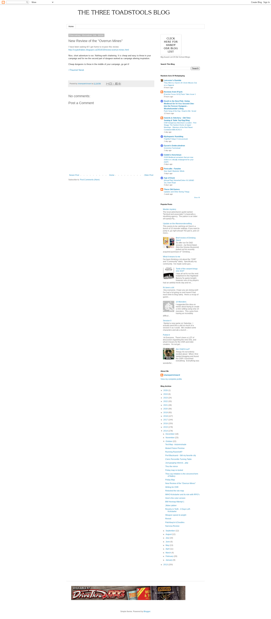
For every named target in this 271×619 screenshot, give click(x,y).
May (168, 545)
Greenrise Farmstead (172, 148)
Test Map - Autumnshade (175, 444)
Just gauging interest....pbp (176, 463)
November (170, 437)
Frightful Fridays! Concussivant (176, 139)
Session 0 (167, 321)
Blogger (147, 611)
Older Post (148, 175)
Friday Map (170, 480)
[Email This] (107, 83)
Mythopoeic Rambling (173, 136)
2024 (165, 394)
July (168, 538)
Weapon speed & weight (175, 515)
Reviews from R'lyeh (173, 92)
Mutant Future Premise (175, 448)
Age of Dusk (169, 178)
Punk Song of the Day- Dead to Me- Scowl (180, 111)
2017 (165, 420)
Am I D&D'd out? (183, 349)
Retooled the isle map (174, 491)
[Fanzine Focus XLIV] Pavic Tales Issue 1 (180, 94)
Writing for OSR (171, 487)
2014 (165, 431)
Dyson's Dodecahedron (174, 146)
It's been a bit (168, 287)
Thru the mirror (171, 466)
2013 (165, 564)
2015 (165, 427)
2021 (165, 405)
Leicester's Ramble (172, 80)
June (168, 542)
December (170, 434)
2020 (165, 409)
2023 (165, 398)
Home (71, 26)
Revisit (168, 519)
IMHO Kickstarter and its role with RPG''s (182, 494)
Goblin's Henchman (172, 155)
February (170, 556)
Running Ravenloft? (173, 452)
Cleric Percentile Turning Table (178, 459)
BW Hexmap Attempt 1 (174, 502)
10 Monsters (181, 302)
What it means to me (171, 257)
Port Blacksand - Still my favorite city (180, 455)
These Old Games (172, 189)
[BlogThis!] (110, 83)
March (168, 553)
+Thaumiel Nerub (76, 70)
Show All (197, 197)
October (169, 441)
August (169, 534)
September (170, 531)
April (168, 549)
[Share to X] (113, 83)
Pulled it (166, 335)
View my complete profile (171, 379)
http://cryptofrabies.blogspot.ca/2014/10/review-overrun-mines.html (98, 50)
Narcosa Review (172, 526)
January (169, 560)
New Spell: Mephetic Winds (174, 171)
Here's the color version (175, 498)
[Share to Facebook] (116, 83)
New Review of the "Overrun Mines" (180, 483)
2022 (165, 401)
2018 (165, 416)
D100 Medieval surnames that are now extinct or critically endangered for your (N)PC (179, 159)
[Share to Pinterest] (119, 83)
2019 (165, 412)
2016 (165, 423)
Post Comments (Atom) (90, 180)
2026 (165, 390)
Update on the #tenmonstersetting (177, 223)
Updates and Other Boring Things (176, 192)
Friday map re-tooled (174, 470)
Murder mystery (169, 209)
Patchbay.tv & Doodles (174, 522)
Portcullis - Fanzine (172, 169)
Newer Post (74, 175)
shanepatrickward (172, 375)
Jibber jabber (171, 505)
